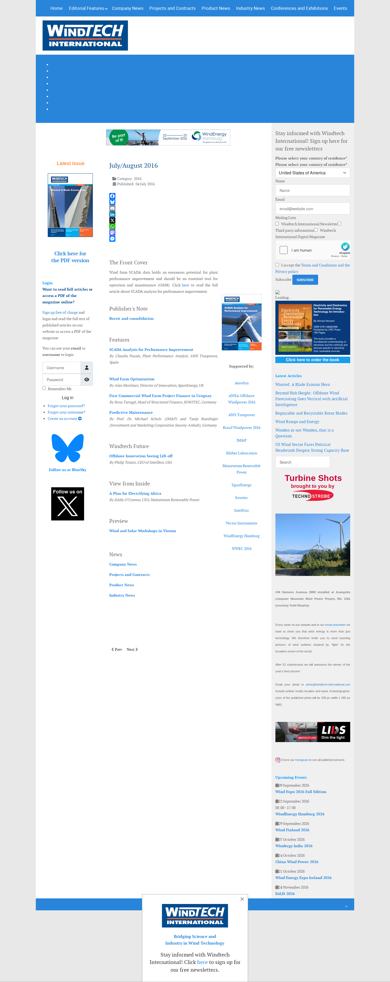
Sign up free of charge (60, 312)
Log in (67, 397)
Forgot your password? (66, 405)
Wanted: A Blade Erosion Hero (302, 384)
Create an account (63, 418)
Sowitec (241, 497)
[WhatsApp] (185, 226)
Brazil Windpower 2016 (241, 427)
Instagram (301, 759)
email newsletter (335, 624)
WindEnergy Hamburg (241, 535)
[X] (185, 220)
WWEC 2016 (242, 548)
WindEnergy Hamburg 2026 (299, 814)
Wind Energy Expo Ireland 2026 (303, 877)
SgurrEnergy (242, 485)
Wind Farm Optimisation (131, 379)
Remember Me (60, 388)
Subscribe (283, 279)
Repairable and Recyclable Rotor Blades (311, 413)
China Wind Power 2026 (296, 861)
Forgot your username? (66, 412)
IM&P (241, 440)
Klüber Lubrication (241, 453)
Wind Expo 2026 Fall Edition (300, 791)
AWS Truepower (241, 414)
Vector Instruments (241, 523)
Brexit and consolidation (131, 318)
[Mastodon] (185, 233)
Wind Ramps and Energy (297, 421)
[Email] (185, 208)
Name (280, 181)
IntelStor (241, 510)
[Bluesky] (185, 202)
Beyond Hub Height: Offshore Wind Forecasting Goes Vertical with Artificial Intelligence (311, 398)
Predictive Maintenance (131, 412)
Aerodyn (242, 383)
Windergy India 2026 (294, 845)
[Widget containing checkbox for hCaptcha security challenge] (312, 250)
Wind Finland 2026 (292, 830)
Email (280, 199)
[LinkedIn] (185, 214)
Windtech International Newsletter (309, 224)
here (185, 285)
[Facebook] (185, 196)
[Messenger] (185, 239)
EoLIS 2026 (285, 893)
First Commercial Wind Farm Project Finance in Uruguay (160, 395)
